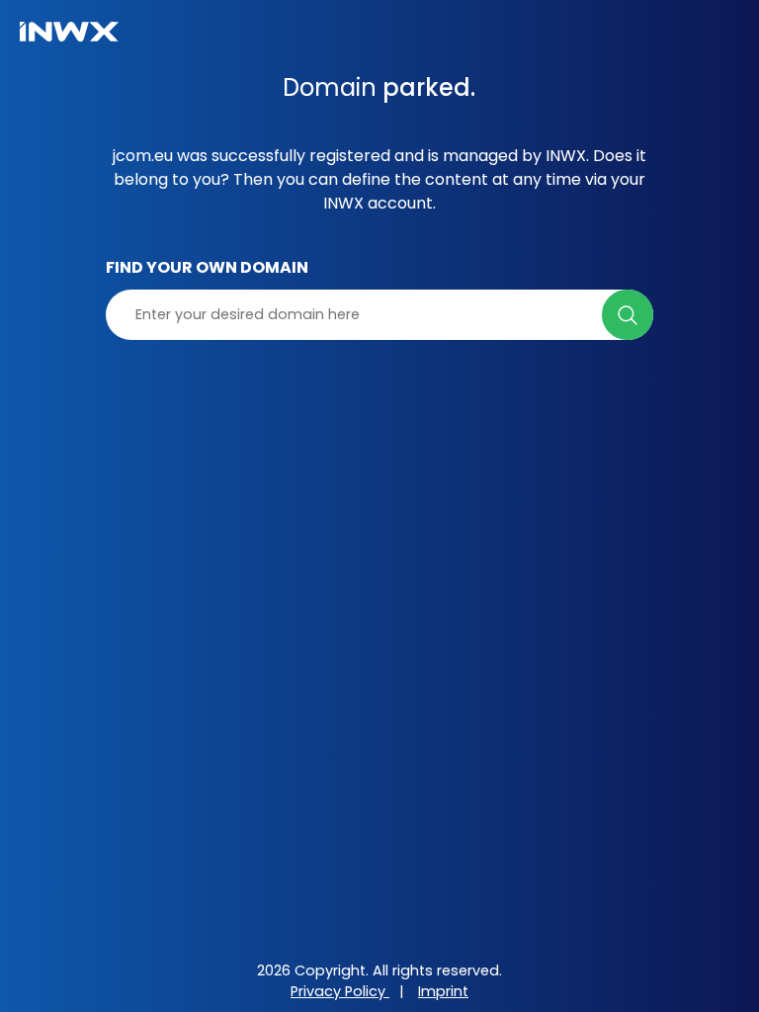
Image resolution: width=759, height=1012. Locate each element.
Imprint (443, 991)
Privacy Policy (340, 991)
